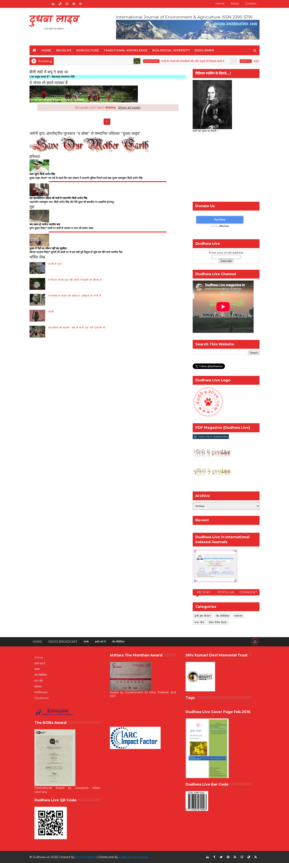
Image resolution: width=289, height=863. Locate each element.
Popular (226, 592)
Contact (250, 3)
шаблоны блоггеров (133, 857)
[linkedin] (53, 4)
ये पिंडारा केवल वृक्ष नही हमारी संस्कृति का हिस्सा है (75, 279)
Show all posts (129, 107)
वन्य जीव (38, 681)
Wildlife (64, 50)
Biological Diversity (171, 50)
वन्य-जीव (199, 622)
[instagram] (67, 4)
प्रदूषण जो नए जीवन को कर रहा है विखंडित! (253, 61)
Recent (204, 592)
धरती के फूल (55, 263)
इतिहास (38, 686)
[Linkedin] (39, 4)
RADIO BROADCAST (62, 641)
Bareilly (224, 61)
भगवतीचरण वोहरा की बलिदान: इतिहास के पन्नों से (74, 295)
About (235, 3)
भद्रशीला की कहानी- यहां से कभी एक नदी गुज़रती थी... (78, 327)
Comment (248, 592)
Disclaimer (204, 50)
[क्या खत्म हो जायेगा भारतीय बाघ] (39, 216)
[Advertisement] (226, 168)
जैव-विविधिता (222, 615)
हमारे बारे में (100, 641)
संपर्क (51, 311)
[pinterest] (74, 4)
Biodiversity (130, 61)
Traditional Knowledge (126, 50)
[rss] (81, 4)
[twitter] (221, 857)
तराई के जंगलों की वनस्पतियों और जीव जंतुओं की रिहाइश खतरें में (171, 61)
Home (219, 3)
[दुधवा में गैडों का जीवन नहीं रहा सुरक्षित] (39, 240)
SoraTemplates (85, 857)
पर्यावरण (238, 615)
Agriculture (87, 50)
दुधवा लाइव (53, 20)
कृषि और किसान (203, 615)
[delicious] (60, 4)
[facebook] (214, 857)
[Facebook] (32, 4)
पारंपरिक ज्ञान (40, 692)
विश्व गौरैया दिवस (218, 622)
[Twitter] (46, 4)
